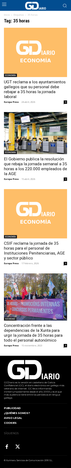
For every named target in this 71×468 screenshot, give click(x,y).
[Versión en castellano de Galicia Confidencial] (35, 6)
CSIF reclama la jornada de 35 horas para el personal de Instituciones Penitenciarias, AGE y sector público (34, 250)
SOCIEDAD (10, 318)
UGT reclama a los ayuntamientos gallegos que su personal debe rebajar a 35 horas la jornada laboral (35, 89)
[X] (17, 447)
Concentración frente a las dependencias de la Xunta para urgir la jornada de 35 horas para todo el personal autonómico (33, 333)
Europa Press (11, 101)
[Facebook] (6, 447)
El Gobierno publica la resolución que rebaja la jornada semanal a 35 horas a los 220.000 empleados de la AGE (35, 166)
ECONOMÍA (10, 75)
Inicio (7, 15)
